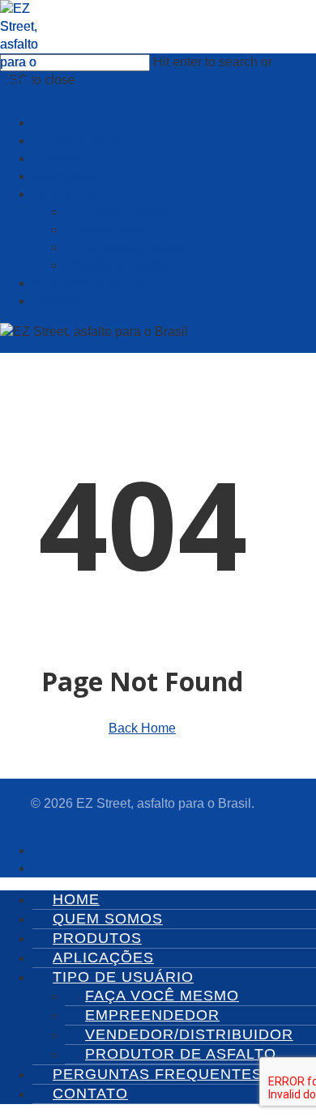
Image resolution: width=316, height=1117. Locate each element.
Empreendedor (152, 1015)
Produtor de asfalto (180, 1054)
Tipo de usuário (123, 977)
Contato (90, 1093)
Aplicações (103, 957)
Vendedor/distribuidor (189, 1034)
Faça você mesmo (162, 995)
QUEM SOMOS (108, 919)
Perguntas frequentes (158, 1074)
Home (76, 899)
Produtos (97, 938)
